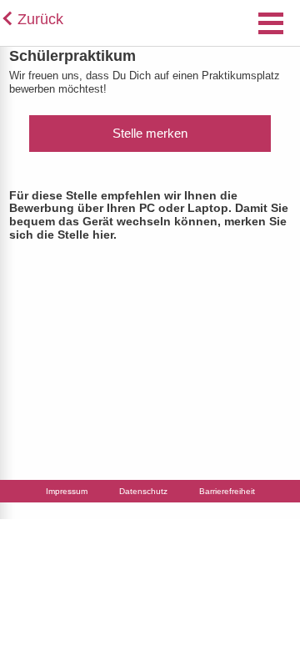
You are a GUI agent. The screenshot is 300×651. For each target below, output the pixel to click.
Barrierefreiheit (227, 491)
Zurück (40, 19)
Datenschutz (143, 491)
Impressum (67, 491)
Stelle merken (150, 133)
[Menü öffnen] (270, 27)
